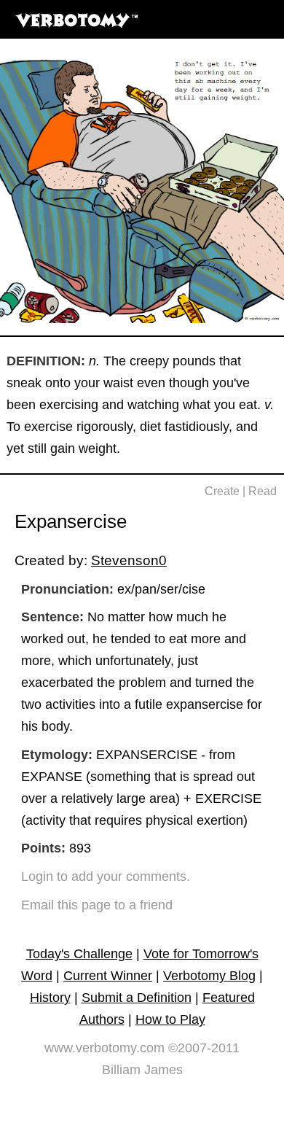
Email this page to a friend (97, 905)
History (50, 997)
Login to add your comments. (105, 876)
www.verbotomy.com (104, 1048)
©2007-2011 (204, 1048)
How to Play (170, 1019)
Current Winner (107, 975)
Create (222, 491)
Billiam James (142, 1069)
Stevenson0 (129, 560)
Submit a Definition (137, 997)
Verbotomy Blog (209, 975)
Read (262, 491)
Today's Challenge (79, 954)
